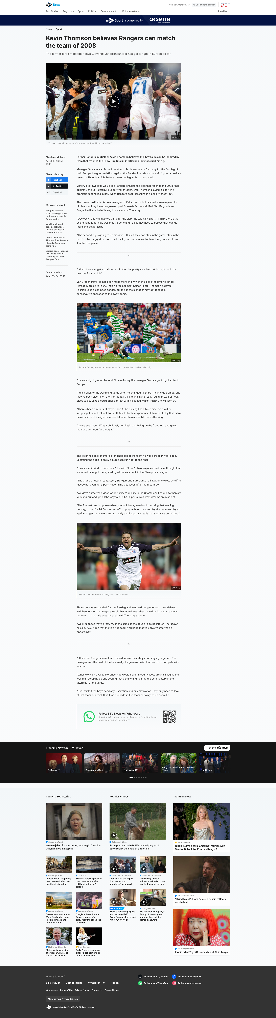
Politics (92, 11)
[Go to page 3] (136, 777)
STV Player (53, 982)
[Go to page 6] (143, 777)
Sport (81, 11)
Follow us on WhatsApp (156, 983)
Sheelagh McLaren (56, 157)
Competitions (74, 982)
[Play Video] (113, 101)
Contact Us (97, 990)
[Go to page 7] (145, 777)
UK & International (130, 11)
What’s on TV (96, 982)
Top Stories (52, 11)
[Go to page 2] (134, 777)
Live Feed (223, 11)
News (49, 29)
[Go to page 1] (131, 777)
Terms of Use (66, 990)
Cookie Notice (112, 990)
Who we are (52, 990)
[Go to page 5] (141, 777)
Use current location (205, 4)
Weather (173, 4)
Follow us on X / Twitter (156, 976)
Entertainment (108, 11)
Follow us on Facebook (189, 976)
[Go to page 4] (139, 777)
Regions (67, 11)
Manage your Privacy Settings (63, 999)
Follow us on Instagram (190, 983)
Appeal (115, 982)
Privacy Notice (82, 990)
